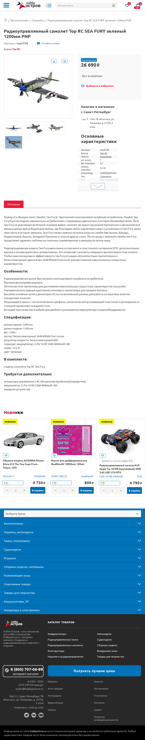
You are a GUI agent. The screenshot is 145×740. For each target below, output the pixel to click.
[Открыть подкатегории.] (137, 523)
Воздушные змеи (107, 650)
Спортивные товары (17, 584)
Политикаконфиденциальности (105, 718)
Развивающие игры (17, 575)
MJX (139, 476)
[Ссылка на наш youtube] (41, 715)
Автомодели (104, 633)
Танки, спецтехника (17, 540)
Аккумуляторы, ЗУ (16, 601)
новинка (10, 421)
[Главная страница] (5, 20)
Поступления (101, 688)
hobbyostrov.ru (38, 731)
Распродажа (54, 695)
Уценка (52, 709)
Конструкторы (56, 650)
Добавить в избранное (100, 85)
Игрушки (10, 558)
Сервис (98, 709)
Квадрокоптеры (57, 633)
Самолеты (105, 156)
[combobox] (72, 513)
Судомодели (12, 549)
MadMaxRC (87, 476)
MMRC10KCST (59, 476)
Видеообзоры (55, 702)
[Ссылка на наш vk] (33, 715)
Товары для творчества (19, 592)
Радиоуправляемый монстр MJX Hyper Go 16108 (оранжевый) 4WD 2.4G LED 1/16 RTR (120, 469)
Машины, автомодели (18, 532)
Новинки (13, 412)
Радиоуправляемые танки (63, 639)
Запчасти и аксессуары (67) (117, 460)
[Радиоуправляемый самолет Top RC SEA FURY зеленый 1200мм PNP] (13, 127)
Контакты (99, 702)
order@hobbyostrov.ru (30, 688)
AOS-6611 (8, 476)
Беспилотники (13, 523)
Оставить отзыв (50, 43)
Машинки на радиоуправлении (65, 656)
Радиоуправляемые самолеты (65, 645)
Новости (98, 681)
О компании (101, 695)
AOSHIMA (39, 476)
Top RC (103, 153)
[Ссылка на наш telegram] (26, 715)
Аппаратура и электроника (21, 610)
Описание (13, 204)
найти (113, 5)
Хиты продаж (55, 688)
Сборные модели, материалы (24, 566)
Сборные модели (107, 645)
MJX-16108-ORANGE (111, 476)
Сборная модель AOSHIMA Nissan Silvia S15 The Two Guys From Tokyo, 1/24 (23, 464)
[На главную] (28, 5)
